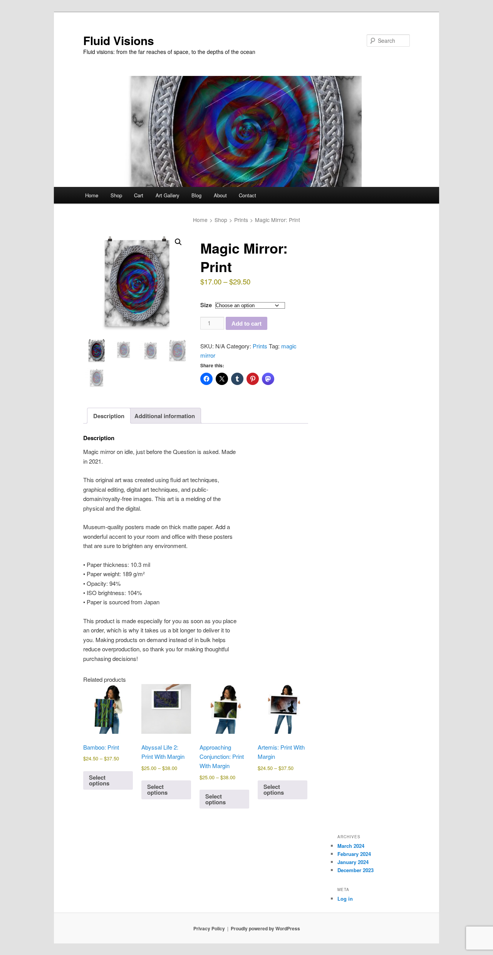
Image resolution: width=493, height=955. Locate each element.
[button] (178, 242)
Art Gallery (167, 195)
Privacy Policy (209, 928)
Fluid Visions (118, 40)
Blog (196, 195)
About (220, 195)
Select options (99, 780)
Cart (138, 195)
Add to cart (246, 323)
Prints (241, 220)
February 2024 (354, 853)
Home (91, 195)
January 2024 (353, 862)
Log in (345, 898)
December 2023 (355, 870)
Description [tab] (108, 416)
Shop (116, 195)
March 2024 (350, 845)
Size (206, 305)
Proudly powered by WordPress (265, 928)
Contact (247, 195)
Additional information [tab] (164, 416)
